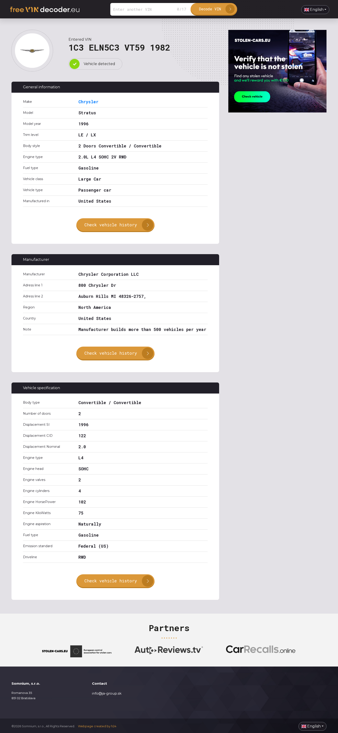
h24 (113, 726)
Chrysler (88, 101)
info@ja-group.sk (106, 693)
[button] (315, 9)
